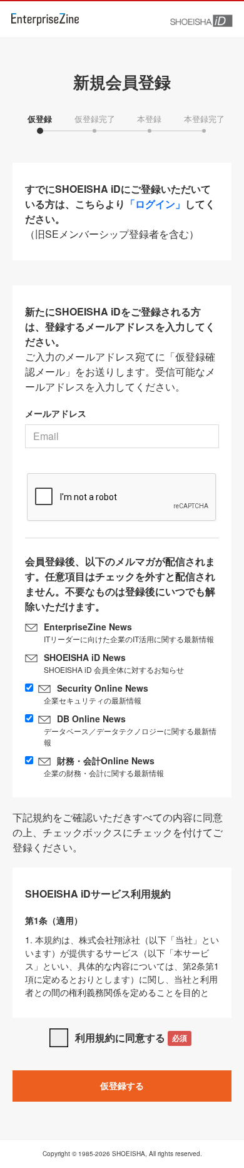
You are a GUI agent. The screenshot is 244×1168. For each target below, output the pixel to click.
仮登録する (122, 1085)
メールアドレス (55, 413)
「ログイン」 (155, 204)
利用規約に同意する (131, 1037)
